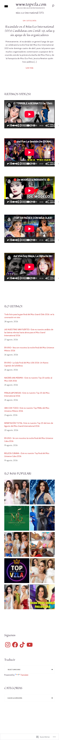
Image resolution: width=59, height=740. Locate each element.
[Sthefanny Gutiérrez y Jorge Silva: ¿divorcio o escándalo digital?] (16, 571)
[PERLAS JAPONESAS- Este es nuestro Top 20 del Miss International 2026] (42, 518)
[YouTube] (29, 644)
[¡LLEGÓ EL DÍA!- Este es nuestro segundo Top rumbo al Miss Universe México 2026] (42, 571)
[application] (29, 114)
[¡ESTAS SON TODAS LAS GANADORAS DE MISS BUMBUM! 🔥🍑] (42, 545)
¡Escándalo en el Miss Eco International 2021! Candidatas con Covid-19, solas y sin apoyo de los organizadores (29, 31)
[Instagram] (7, 644)
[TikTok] (22, 644)
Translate (24, 675)
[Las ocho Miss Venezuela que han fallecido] (42, 597)
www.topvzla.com (31, 4)
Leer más (29, 68)
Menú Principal (6, 6)
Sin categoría (29, 21)
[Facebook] (15, 644)
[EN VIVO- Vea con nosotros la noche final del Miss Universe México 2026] (42, 492)
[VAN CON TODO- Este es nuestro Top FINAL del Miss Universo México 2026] (16, 492)
